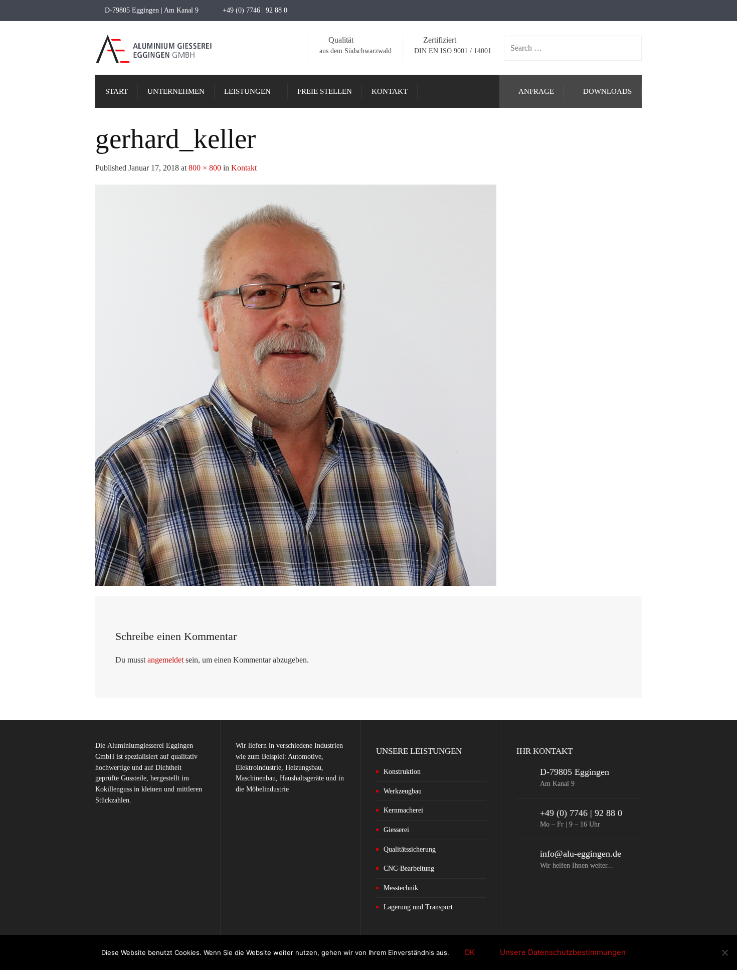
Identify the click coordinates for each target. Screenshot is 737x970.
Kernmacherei (403, 810)
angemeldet (165, 660)
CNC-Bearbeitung (409, 868)
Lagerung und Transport (418, 907)
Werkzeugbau (403, 791)
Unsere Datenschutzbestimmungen (563, 952)
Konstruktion (402, 771)
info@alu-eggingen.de (580, 854)
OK (469, 952)
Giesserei (396, 830)
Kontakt (244, 168)
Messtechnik (401, 888)
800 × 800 (205, 168)
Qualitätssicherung (410, 849)
